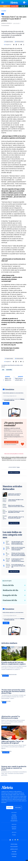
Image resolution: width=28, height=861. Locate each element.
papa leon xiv (5, 675)
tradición (4, 727)
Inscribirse (6, 403)
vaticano (4, 648)
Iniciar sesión (18, 807)
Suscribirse (9, 807)
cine (3, 369)
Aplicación (14, 828)
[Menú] (5, 2)
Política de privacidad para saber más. (14, 400)
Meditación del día (10, 590)
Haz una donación (14, 846)
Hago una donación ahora (10, 442)
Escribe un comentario (14, 472)
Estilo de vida (14, 818)
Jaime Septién (16, 23)
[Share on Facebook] (13, 44)
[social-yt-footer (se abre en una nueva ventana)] (10, 840)
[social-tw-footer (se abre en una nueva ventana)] (15, 840)
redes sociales (6, 752)
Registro (5, 6)
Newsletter (14, 826)
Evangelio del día (10, 595)
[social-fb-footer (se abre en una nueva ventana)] (12, 840)
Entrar (18, 467)
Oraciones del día (10, 600)
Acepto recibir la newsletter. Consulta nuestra (14, 400)
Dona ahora (13, 6)
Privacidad (14, 856)
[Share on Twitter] (18, 44)
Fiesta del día (8, 585)
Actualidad (3, 10)
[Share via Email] (21, 44)
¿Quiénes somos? (14, 849)
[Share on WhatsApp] (23, 44)
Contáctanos (14, 854)
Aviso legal (14, 851)
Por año (14, 834)
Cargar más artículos (14, 523)
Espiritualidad (14, 817)
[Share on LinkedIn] (16, 44)
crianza (4, 702)
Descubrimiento (14, 820)
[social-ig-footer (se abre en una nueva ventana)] (17, 840)
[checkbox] (3, 399)
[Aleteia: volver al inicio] (14, 2)
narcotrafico (9, 369)
